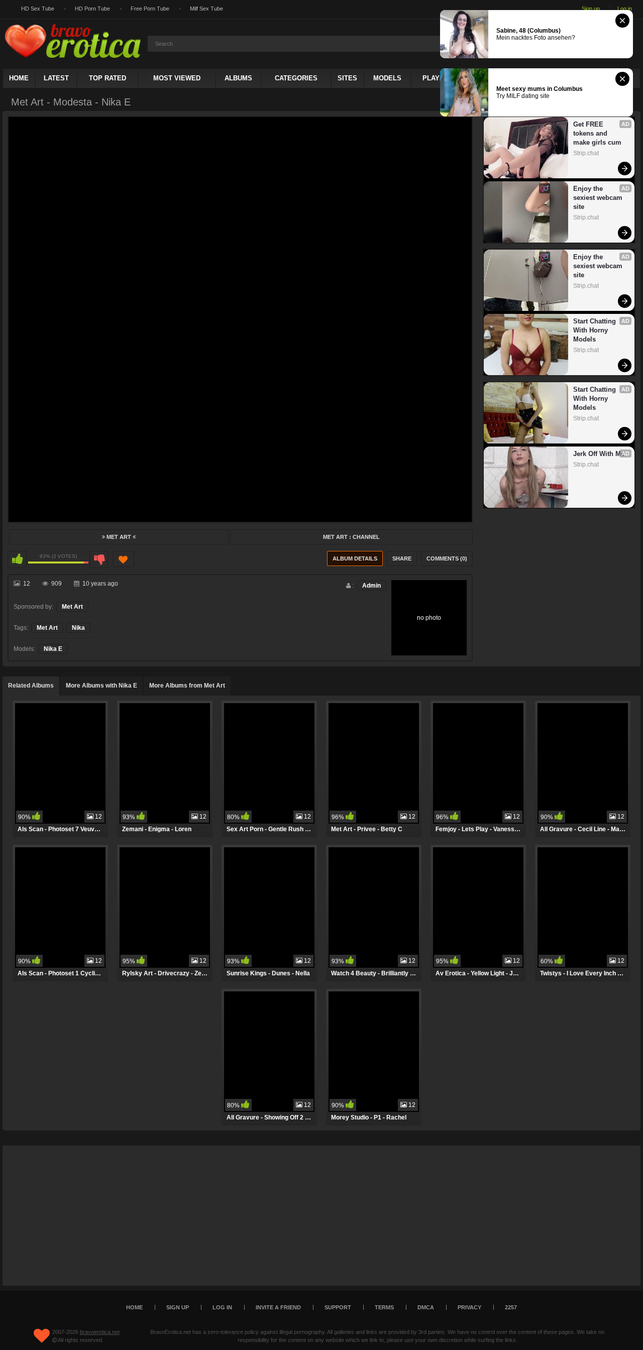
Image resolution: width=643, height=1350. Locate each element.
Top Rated (107, 78)
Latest (56, 78)
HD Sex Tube (37, 9)
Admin (371, 585)
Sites (347, 78)
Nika (78, 627)
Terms (384, 1307)
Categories (296, 78)
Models (387, 78)
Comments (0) (446, 558)
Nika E (53, 648)
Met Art (119, 537)
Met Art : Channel (351, 537)
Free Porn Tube (150, 9)
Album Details (355, 558)
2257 (511, 1307)
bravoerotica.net (100, 1332)
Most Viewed (176, 78)
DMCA (425, 1307)
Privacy (469, 1307)
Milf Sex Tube (206, 9)
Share (401, 558)
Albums (238, 78)
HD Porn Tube (92, 9)
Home (19, 78)
